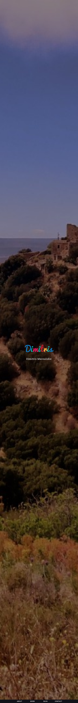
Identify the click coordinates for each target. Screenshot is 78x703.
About (19, 701)
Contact (58, 701)
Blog (46, 701)
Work (32, 701)
